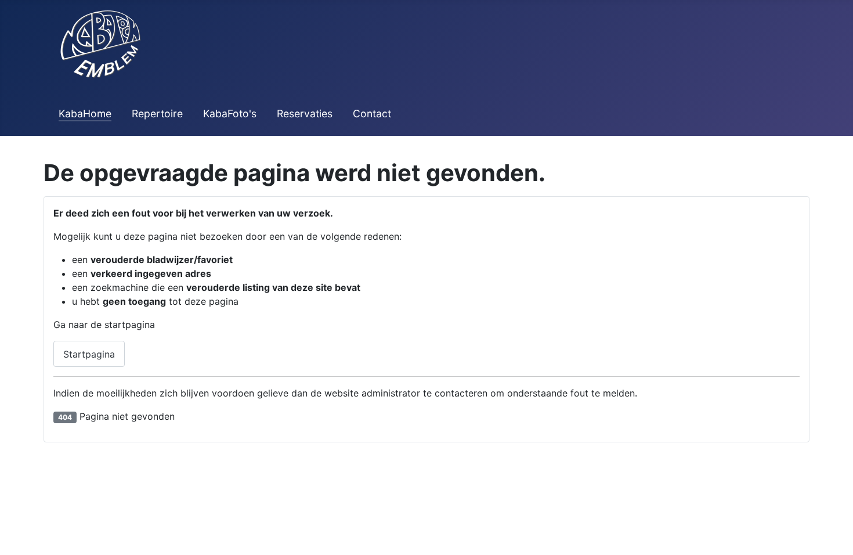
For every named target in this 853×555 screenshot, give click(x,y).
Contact (372, 113)
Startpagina (89, 354)
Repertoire (157, 113)
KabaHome (85, 113)
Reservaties (304, 113)
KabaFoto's (229, 113)
